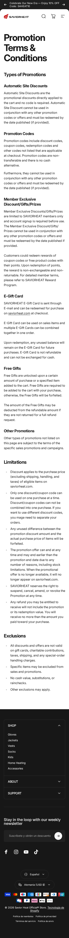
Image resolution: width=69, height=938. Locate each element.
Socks (12, 751)
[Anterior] (5, 4)
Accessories (15, 768)
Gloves (12, 734)
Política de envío (46, 921)
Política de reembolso (23, 916)
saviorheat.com (19, 313)
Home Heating (17, 762)
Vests (11, 745)
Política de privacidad (46, 916)
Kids (10, 757)
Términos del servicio (26, 921)
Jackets (13, 740)
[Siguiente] (63, 4)
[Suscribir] (58, 836)
